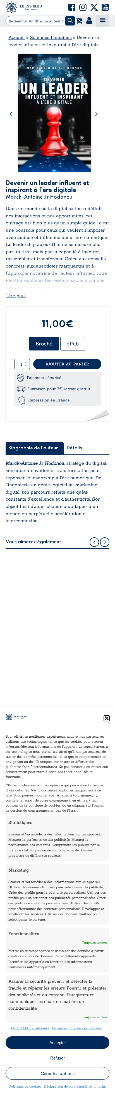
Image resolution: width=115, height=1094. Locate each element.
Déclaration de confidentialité (68, 1086)
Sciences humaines (51, 37)
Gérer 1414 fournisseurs (30, 1028)
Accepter (57, 1042)
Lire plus (16, 295)
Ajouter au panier (67, 364)
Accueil (16, 37)
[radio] (44, 343)
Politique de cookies (25, 1086)
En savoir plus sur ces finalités (77, 1028)
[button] (106, 718)
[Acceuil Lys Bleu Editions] (24, 7)
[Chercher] (70, 20)
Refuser (57, 1058)
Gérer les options (58, 1073)
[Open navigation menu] (103, 21)
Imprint (100, 1086)
